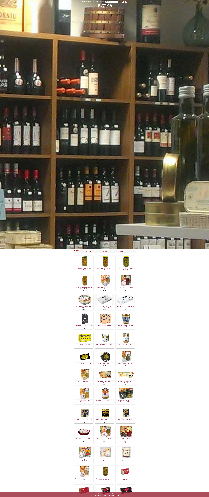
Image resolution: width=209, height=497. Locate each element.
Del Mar (105, 251)
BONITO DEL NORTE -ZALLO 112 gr (84, 363)
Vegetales (88, 251)
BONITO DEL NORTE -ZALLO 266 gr (104, 363)
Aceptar (116, 495)
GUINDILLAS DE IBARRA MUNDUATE (104, 400)
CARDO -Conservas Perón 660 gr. (83, 381)
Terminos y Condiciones (110, 495)
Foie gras (120, 251)
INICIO (83, 1)
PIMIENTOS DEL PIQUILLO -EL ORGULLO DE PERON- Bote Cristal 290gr (125, 440)
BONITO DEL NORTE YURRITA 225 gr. (104, 344)
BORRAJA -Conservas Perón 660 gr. (125, 363)
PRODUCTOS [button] (95, 1)
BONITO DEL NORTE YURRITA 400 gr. (125, 344)
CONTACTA (102, 1)
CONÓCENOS (88, 1)
